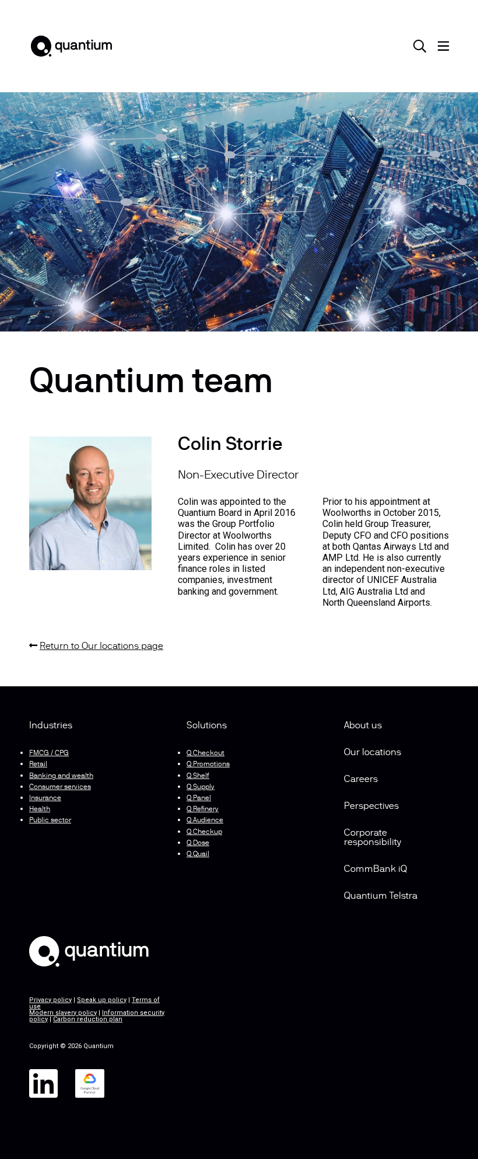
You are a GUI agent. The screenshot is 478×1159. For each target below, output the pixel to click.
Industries (50, 726)
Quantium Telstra (380, 896)
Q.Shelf (198, 776)
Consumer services (60, 787)
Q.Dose (198, 843)
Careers (361, 780)
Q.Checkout (205, 753)
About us (363, 726)
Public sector (50, 820)
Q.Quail (198, 854)
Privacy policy (50, 1000)
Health (39, 809)
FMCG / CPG (49, 753)
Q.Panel (199, 798)
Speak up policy (101, 1000)
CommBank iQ (375, 870)
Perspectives (371, 807)
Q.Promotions (208, 764)
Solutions (207, 726)
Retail (38, 764)
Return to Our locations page (101, 647)
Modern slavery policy (63, 1013)
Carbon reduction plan (87, 1019)
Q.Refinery (203, 809)
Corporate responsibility (372, 838)
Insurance (45, 798)
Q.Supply (201, 787)
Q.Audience (205, 820)
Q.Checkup (204, 832)
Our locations (372, 753)
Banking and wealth (61, 776)
